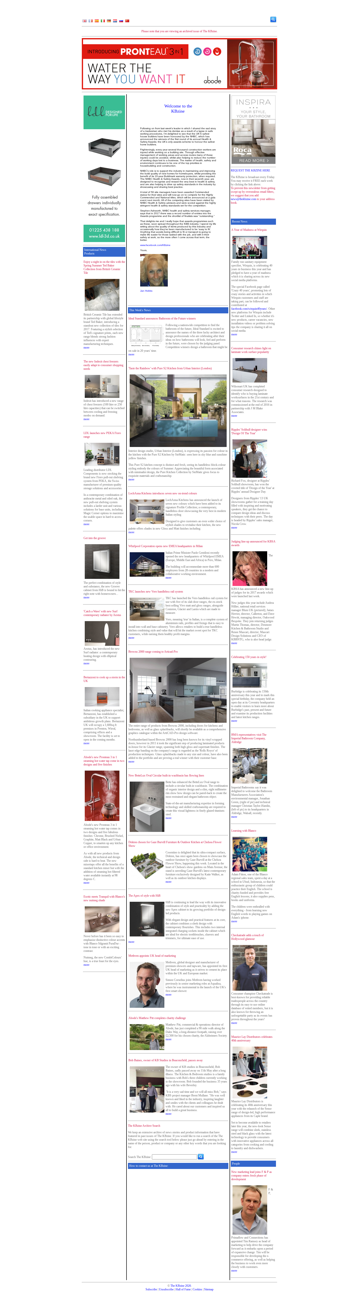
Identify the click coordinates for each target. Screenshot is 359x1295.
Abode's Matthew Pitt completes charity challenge (157, 1018)
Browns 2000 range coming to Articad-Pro (153, 651)
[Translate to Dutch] (115, 22)
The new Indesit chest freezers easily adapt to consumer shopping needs (103, 365)
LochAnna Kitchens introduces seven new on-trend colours (162, 493)
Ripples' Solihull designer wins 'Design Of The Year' (249, 431)
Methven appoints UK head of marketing (152, 955)
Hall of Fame (183, 1289)
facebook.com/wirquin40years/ (249, 308)
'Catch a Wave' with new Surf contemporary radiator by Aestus (102, 613)
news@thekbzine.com (243, 199)
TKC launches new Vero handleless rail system (155, 591)
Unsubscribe (166, 1289)
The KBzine (177, 1285)
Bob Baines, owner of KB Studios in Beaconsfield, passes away (165, 1060)
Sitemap (208, 1289)
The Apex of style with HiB (144, 895)
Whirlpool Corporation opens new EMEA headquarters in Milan (165, 546)
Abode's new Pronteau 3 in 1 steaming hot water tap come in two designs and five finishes (104, 760)
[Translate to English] (84, 22)
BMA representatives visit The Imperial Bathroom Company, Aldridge (248, 738)
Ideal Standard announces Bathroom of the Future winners (162, 318)
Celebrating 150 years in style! (248, 657)
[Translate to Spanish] (96, 22)
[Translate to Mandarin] (127, 22)
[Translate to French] (90, 22)
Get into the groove (95, 538)
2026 (188, 1285)
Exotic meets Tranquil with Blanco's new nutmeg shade (104, 898)
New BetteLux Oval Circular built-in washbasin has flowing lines (166, 775)
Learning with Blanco (243, 830)
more (86, 347)
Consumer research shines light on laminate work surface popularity (251, 350)
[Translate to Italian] (103, 22)
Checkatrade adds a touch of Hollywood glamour (247, 937)
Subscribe (151, 1289)
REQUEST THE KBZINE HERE (250, 170)
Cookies (197, 1289)
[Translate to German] (109, 22)
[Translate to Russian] (121, 22)
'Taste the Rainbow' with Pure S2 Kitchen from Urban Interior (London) (170, 368)
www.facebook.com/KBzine (155, 245)
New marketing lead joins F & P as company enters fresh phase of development (251, 1175)
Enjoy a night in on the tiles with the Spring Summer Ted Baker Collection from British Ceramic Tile (104, 267)
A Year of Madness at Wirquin (249, 230)
